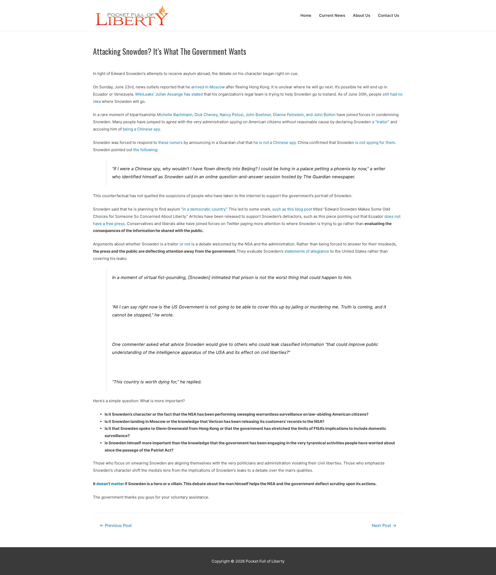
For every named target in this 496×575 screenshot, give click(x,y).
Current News (332, 15)
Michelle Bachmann (174, 114)
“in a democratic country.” (204, 209)
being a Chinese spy (141, 129)
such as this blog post (292, 209)
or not (185, 244)
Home (305, 15)
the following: (145, 149)
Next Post (384, 525)
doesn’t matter (110, 483)
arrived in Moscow (208, 86)
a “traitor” (380, 121)
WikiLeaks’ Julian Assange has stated (169, 94)
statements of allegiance (306, 251)
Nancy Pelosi (231, 114)
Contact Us (388, 15)
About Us (361, 15)
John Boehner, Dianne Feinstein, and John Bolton (290, 114)
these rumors (170, 142)
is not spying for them (375, 142)
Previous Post (116, 525)
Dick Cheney (206, 114)
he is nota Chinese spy (274, 142)
